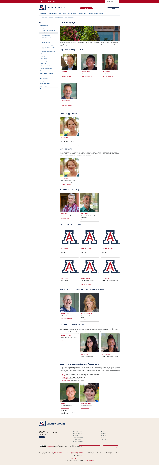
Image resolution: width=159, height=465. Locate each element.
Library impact (44, 53)
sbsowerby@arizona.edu (107, 283)
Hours (41, 70)
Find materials (43, 13)
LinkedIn (104, 435)
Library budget (44, 58)
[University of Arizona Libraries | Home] (52, 7)
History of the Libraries (46, 66)
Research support (72, 13)
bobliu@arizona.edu (65, 408)
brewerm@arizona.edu (67, 105)
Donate (113, 8)
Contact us (42, 88)
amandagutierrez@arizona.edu (88, 255)
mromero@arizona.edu (86, 284)
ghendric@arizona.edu (86, 319)
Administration (44, 32)
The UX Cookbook (66, 375)
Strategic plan (44, 56)
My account (116, 5)
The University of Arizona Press (48, 51)
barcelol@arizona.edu (65, 255)
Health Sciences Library (46, 37)
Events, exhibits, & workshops (46, 73)
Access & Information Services (48, 30)
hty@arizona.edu (85, 219)
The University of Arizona (89, 460)
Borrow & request (53, 13)
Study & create (62, 13)
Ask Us (86, 8)
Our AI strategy (44, 61)
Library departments (69, 17)
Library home (44, 17)
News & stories (43, 76)
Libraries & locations (93, 13)
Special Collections (45, 42)
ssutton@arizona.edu (66, 76)
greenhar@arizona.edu (87, 76)
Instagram (104, 433)
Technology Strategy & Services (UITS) (48, 48)
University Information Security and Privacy (79, 458)
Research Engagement (46, 40)
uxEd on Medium (65, 377)
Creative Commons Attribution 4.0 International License (89, 445)
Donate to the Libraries (45, 83)
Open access (43, 63)
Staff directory (43, 86)
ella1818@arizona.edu (65, 283)
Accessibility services (78, 437)
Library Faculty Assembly (46, 68)
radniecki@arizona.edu (108, 76)
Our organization (59, 17)
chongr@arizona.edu (85, 359)
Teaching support (82, 13)
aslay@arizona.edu (85, 408)
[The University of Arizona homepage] (47, 1)
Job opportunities (44, 81)
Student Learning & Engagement (48, 45)
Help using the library (78, 433)
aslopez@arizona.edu (106, 255)
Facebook (104, 431)
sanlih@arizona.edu (65, 218)
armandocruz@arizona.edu (66, 318)
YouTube (104, 439)
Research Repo (65, 378)
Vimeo (103, 437)
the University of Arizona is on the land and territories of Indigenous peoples (68, 452)
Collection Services (45, 35)
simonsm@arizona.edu (66, 143)
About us (102, 13)
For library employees (78, 441)
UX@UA (63, 374)
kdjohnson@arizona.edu (107, 359)
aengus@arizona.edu (65, 340)
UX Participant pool (66, 380)
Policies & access (44, 78)
